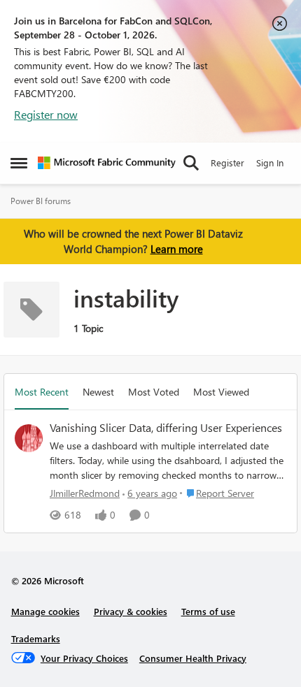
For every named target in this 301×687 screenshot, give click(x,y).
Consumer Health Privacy (192, 658)
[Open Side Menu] (19, 162)
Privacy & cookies (130, 611)
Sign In (270, 162)
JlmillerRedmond (85, 493)
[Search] (191, 162)
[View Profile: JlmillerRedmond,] (29, 438)
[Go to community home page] (107, 163)
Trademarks (35, 638)
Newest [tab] (98, 391)
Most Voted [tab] (153, 391)
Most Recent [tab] (42, 391)
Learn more (176, 249)
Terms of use (208, 611)
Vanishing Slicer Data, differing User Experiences (166, 428)
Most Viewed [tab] (221, 391)
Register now (46, 114)
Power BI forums (40, 201)
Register (227, 162)
